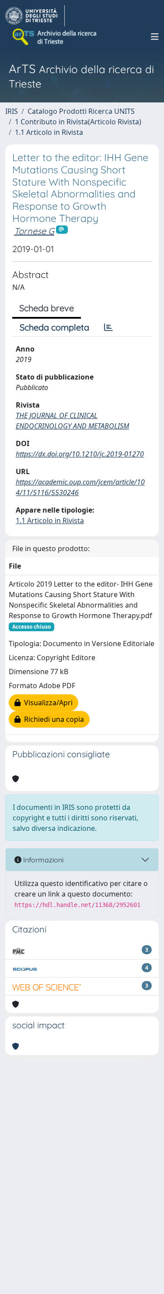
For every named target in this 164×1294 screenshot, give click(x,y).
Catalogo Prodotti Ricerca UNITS (81, 111)
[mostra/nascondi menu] (155, 36)
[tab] (108, 327)
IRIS (11, 111)
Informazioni (42, 859)
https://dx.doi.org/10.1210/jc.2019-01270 (80, 454)
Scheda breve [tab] (46, 307)
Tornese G (34, 230)
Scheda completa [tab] (54, 327)
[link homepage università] (55, 36)
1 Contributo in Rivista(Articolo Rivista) (78, 122)
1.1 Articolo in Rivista (49, 132)
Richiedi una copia (52, 719)
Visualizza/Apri (47, 702)
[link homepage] (35, 15)
